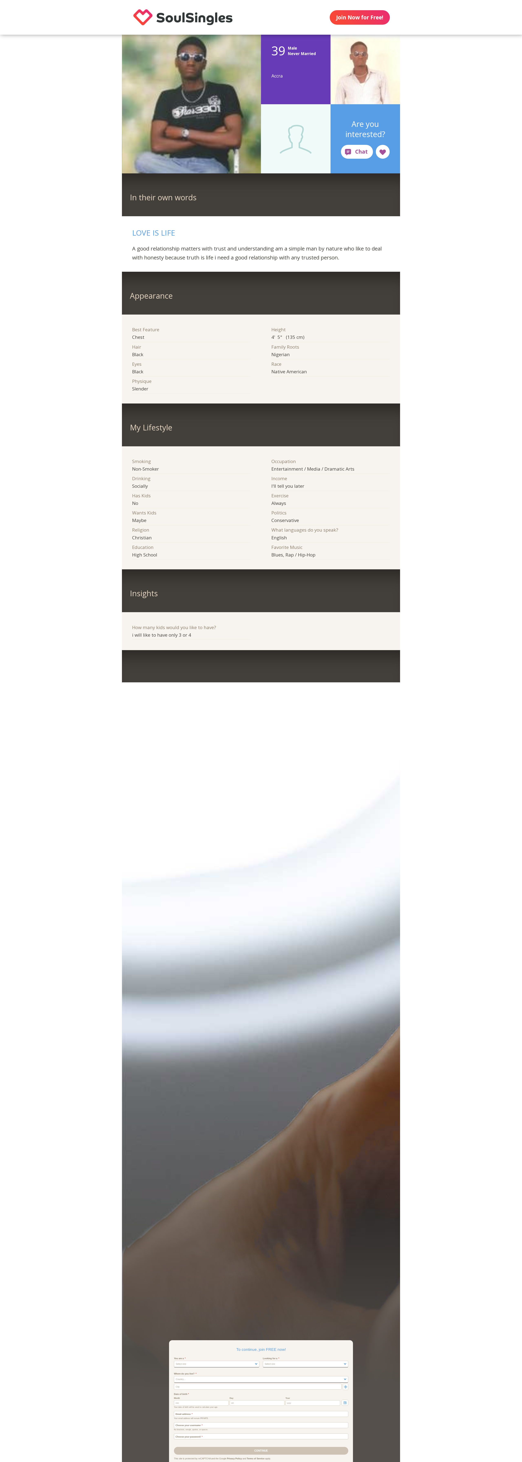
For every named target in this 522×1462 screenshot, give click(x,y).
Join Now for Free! (359, 17)
